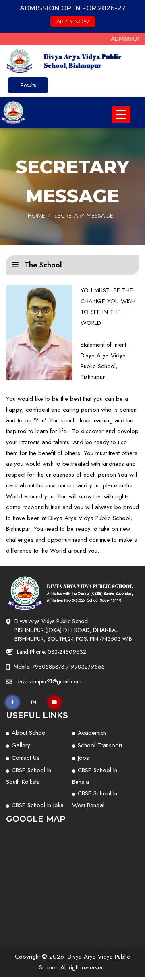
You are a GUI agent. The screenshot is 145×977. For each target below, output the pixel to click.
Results (28, 85)
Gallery (21, 745)
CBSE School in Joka (38, 805)
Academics (92, 732)
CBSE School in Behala (94, 776)
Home (36, 215)
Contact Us (25, 757)
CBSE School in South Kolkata (28, 776)
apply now (72, 21)
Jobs (83, 757)
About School (29, 732)
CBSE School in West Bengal (94, 799)
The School (42, 265)
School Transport (100, 745)
